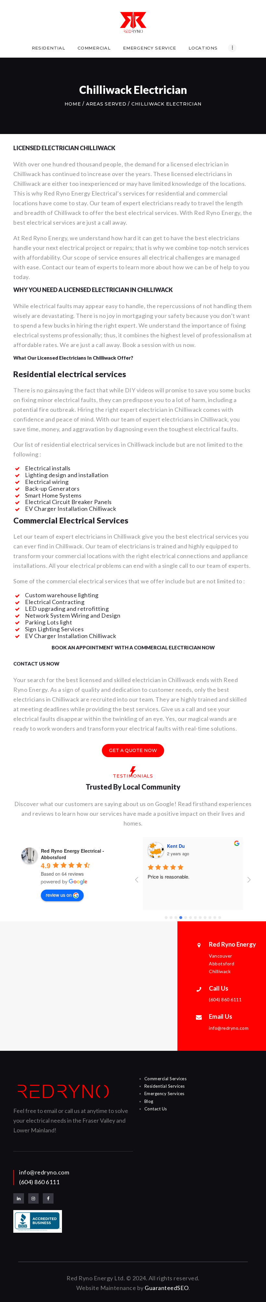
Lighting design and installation (66, 474)
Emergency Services (164, 1093)
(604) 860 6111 (39, 1181)
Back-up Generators (52, 488)
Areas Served (106, 104)
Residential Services (164, 1086)
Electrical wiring (47, 481)
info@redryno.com (44, 1172)
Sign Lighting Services (54, 629)
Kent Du (176, 846)
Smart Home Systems (53, 495)
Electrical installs (48, 468)
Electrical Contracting (54, 601)
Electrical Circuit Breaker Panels (68, 501)
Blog (148, 1101)
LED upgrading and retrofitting (67, 608)
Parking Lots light (48, 622)
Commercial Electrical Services (70, 520)
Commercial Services (165, 1078)
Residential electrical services (69, 374)
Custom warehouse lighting (62, 595)
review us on (59, 895)
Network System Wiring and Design (72, 615)
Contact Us (155, 1108)
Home (73, 104)
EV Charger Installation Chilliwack (70, 508)
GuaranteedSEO (166, 1287)
